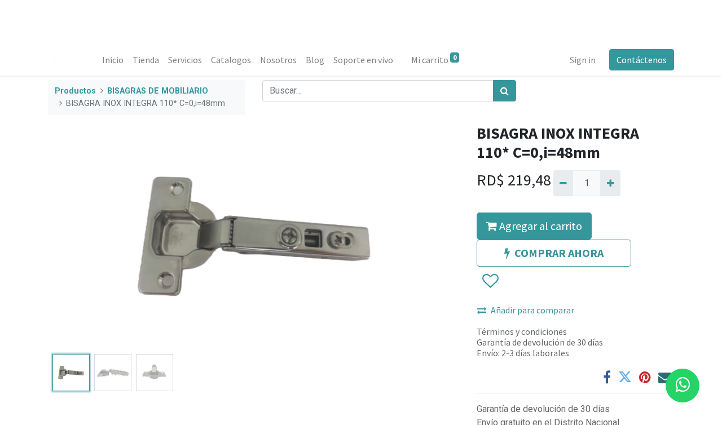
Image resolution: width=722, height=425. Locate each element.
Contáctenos (642, 59)
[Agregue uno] (610, 183)
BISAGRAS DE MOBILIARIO (157, 91)
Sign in (583, 59)
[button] (79, 237)
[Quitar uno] (563, 183)
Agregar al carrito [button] (539, 226)
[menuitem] (113, 59)
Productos (75, 91)
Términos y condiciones (522, 331)
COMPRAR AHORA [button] (559, 253)
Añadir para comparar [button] (532, 310)
